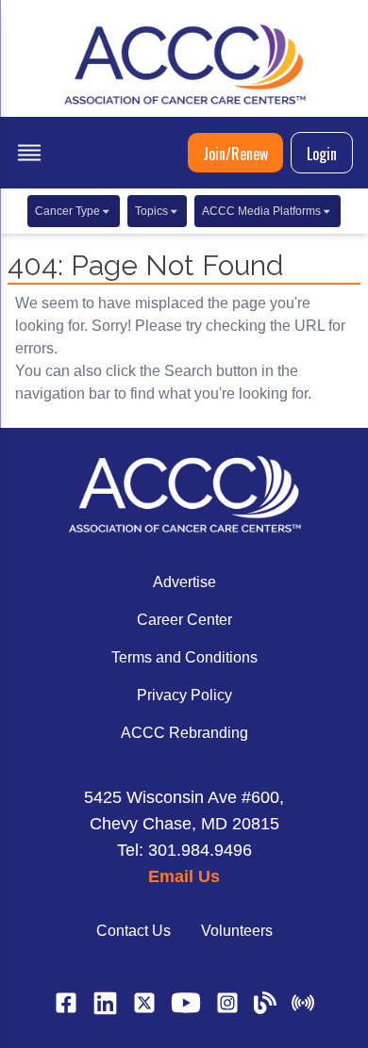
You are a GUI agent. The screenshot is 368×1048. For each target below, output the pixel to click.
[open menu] (29, 153)
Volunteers (237, 931)
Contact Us (133, 931)
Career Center (184, 620)
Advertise (184, 582)
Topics (151, 211)
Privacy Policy (184, 695)
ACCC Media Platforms (261, 211)
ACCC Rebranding (184, 733)
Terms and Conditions (184, 657)
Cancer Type (67, 211)
